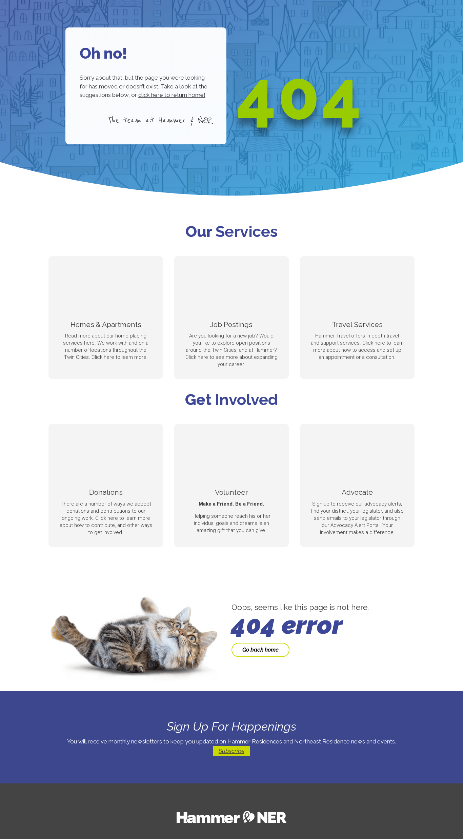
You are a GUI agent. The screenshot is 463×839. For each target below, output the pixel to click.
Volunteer (231, 492)
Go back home (260, 650)
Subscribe (231, 751)
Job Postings (231, 324)
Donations (106, 492)
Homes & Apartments (106, 324)
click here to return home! (171, 94)
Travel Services (357, 324)
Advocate (357, 492)
